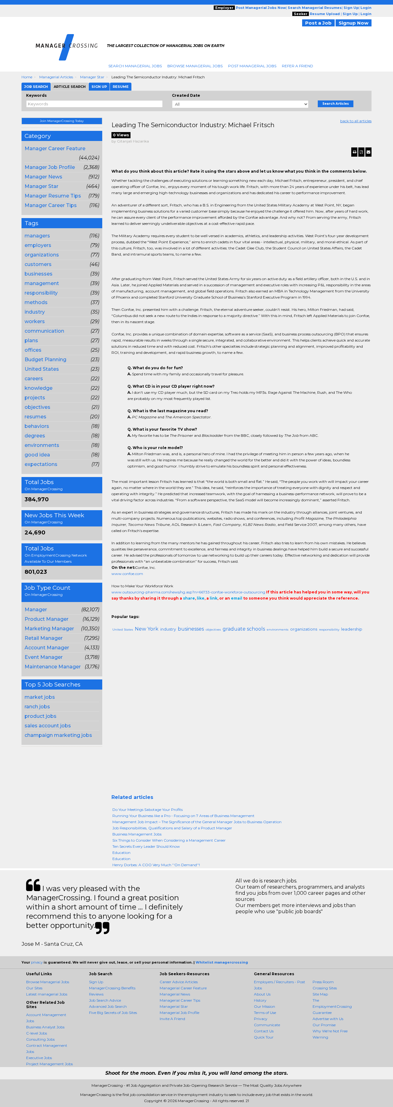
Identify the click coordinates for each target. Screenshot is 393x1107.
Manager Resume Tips (53, 196)
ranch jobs (37, 707)
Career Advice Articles (179, 982)
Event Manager (44, 657)
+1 (124, 611)
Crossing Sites (325, 988)
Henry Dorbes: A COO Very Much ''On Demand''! (156, 865)
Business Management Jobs (136, 834)
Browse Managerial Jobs (195, 66)
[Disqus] (241, 715)
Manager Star (92, 77)
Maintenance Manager (53, 667)
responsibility (41, 293)
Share (115, 611)
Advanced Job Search (108, 1006)
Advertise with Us (328, 1018)
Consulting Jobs (40, 1039)
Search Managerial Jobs (135, 66)
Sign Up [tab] (99, 86)
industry (35, 312)
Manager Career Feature (55, 148)
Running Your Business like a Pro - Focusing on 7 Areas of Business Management (183, 815)
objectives (37, 407)
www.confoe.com (127, 573)
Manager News (43, 177)
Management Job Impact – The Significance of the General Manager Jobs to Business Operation (197, 821)
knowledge (39, 388)
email (236, 598)
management (42, 283)
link (213, 598)
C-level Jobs (36, 1033)
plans (31, 340)
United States (42, 369)
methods (36, 302)
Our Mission (264, 1006)
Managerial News (175, 994)
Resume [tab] (121, 86)
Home (26, 77)
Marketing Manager (49, 629)
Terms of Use (265, 1012)
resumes (35, 417)
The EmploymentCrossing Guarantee (332, 1006)
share (189, 598)
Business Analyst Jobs (45, 1027)
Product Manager (46, 619)
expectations (41, 464)
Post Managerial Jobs (252, 66)
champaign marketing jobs (58, 735)
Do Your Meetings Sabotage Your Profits (147, 809)
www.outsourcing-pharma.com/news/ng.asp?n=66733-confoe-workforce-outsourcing (188, 592)
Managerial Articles (56, 77)
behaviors (37, 426)
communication (44, 331)
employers (38, 245)
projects (35, 398)
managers (37, 236)
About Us (262, 994)
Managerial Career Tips (180, 1000)
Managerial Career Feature (183, 988)
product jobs (40, 716)
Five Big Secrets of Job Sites (113, 1012)
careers (34, 378)
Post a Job (318, 23)
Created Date (186, 95)
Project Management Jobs (49, 1064)
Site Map (320, 994)
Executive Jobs (39, 1057)
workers (35, 321)
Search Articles (335, 104)
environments (42, 445)
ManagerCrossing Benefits (112, 988)
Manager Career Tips (51, 205)
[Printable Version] (354, 152)
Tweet (133, 611)
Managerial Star (174, 1006)
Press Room (323, 982)
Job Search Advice (105, 1000)
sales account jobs (48, 726)
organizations (42, 255)
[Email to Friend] (368, 152)
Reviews (96, 994)
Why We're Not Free (330, 1031)
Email (153, 611)
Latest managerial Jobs (46, 994)
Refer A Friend (297, 66)
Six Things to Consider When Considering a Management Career (169, 840)
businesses (39, 274)
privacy (37, 962)
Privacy (260, 1018)
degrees (35, 436)
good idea (37, 455)
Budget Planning (45, 359)
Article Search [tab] (70, 86)
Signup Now (353, 23)
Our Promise (324, 1025)
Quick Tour (264, 1037)
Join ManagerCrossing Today (62, 121)
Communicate (267, 1025)
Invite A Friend (172, 1018)
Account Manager (47, 648)
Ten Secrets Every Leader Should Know (146, 846)
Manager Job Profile (50, 167)
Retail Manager (44, 638)
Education (121, 852)
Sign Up (96, 982)
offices (33, 350)
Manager (36, 609)
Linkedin (142, 611)
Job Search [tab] (36, 86)
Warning (320, 1037)
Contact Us (264, 1031)
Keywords (36, 95)
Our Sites (34, 988)
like (200, 598)
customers (38, 264)
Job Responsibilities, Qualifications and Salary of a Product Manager (172, 828)
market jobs (40, 697)
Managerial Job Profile (179, 1012)
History (260, 1000)
